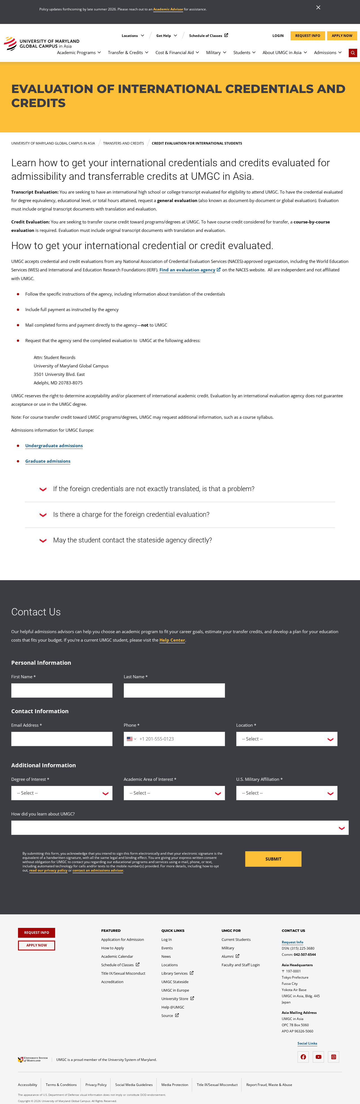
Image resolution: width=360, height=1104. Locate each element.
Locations (130, 35)
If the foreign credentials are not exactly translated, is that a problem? (154, 489)
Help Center (172, 640)
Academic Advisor (168, 9)
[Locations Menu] (142, 35)
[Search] (353, 53)
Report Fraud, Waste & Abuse (269, 1084)
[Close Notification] (318, 8)
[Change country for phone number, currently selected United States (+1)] (131, 739)
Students (241, 52)
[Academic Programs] (99, 55)
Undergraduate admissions (54, 445)
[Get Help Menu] (175, 35)
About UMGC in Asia (282, 52)
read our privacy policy (48, 870)
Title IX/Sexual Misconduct (217, 1084)
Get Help (164, 35)
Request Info (292, 942)
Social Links (307, 1043)
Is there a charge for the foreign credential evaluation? (131, 514)
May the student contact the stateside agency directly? (132, 540)
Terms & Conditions (61, 1084)
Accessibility (27, 1084)
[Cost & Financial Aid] (197, 55)
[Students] (253, 55)
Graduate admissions (47, 461)
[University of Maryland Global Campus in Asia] (41, 44)
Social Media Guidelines (134, 1084)
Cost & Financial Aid (175, 52)
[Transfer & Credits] (146, 55)
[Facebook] (305, 1055)
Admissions (325, 52)
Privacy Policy (96, 1084)
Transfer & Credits (125, 52)
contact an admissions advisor (98, 870)
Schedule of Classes (206, 35)
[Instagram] (335, 1055)
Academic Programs (76, 52)
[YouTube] (320, 1055)
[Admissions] (340, 55)
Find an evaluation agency (187, 269)
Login (278, 35)
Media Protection (174, 1084)
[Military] (224, 55)
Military (213, 52)
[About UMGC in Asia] (305, 55)
